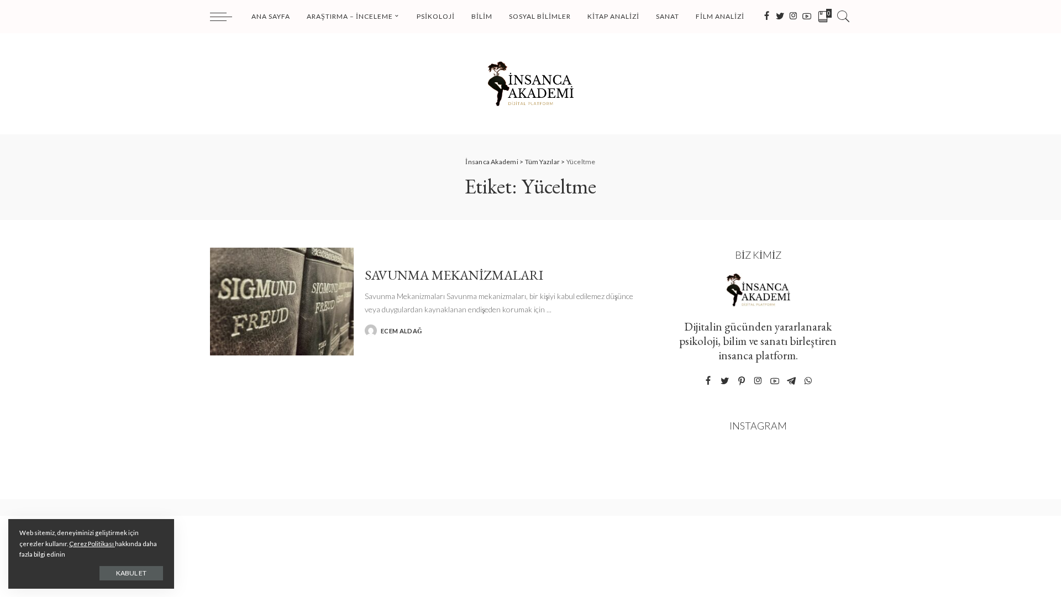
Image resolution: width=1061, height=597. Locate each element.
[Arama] (843, 16)
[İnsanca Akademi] (530, 84)
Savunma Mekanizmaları (454, 275)
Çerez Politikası (92, 543)
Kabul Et (131, 573)
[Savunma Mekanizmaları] (282, 301)
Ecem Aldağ (401, 331)
